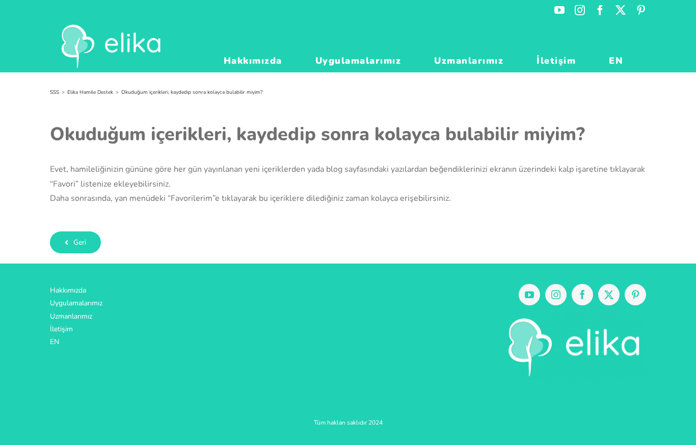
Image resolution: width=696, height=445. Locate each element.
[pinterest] (635, 294)
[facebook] (582, 294)
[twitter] (609, 294)
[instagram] (556, 294)
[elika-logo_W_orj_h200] (569, 317)
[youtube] (529, 294)
